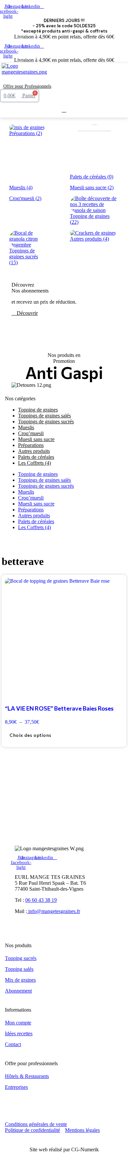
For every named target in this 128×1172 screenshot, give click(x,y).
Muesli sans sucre (36, 503)
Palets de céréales (36, 521)
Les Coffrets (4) (34, 463)
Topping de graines (38, 474)
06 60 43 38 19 (41, 900)
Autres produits (34, 515)
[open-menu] (55, 79)
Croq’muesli (31, 498)
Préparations (31, 509)
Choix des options (31, 735)
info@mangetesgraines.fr (53, 911)
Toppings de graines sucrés (46, 421)
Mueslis (26, 492)
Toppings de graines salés (44, 480)
